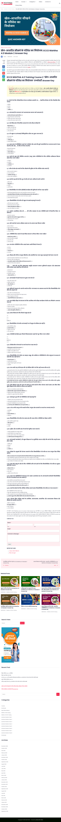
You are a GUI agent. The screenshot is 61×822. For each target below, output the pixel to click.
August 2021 (3, 791)
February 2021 (4, 800)
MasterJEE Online (39, 819)
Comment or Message (13, 534)
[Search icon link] (59, 3)
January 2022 (4, 779)
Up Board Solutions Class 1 (6, 717)
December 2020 (4, 804)
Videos (40, 1)
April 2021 (3, 795)
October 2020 (4, 809)
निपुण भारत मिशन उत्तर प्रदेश (6, 675)
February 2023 (4, 752)
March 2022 (3, 775)
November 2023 (4, 746)
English (29, 67)
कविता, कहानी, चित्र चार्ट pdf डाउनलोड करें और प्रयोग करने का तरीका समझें (14, 681)
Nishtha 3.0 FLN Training (5, 712)
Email (9, 529)
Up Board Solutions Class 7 (6, 730)
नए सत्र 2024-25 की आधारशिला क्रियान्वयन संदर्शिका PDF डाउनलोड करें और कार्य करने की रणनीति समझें (19, 677)
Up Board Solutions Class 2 (6, 719)
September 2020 (4, 811)
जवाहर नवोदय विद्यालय (14, 551)
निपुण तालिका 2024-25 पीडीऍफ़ (7, 673)
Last (35, 526)
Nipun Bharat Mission (5, 710)
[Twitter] (4, 70)
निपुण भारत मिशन (51, 62)
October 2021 (4, 786)
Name (9, 522)
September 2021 (4, 788)
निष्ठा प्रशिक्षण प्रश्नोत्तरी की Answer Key (9, 689)
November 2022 (4, 757)
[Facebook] (4, 66)
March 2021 (3, 797)
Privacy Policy (18, 5)
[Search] (58, 694)
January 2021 (4, 802)
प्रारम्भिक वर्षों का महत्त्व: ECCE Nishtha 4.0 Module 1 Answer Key (15, 562)
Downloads (3, 708)
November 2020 (4, 806)
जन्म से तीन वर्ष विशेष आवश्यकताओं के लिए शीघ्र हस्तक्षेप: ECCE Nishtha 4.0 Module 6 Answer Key (51, 590)
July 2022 (3, 766)
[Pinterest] (4, 73)
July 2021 (3, 793)
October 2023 (4, 748)
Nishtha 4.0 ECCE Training (6, 47)
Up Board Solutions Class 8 (6, 732)
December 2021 (4, 782)
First (8, 526)
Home (16, 1)
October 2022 (4, 759)
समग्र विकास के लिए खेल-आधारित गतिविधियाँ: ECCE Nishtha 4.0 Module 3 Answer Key (46, 562)
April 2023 (3, 750)
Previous (6, 565)
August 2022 (3, 764)
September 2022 (4, 761)
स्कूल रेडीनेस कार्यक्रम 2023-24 (7, 679)
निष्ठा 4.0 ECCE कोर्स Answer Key (29, 606)
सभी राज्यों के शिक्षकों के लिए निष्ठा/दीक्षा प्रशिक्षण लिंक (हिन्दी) (14, 686)
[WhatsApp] (4, 79)
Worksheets (3, 735)
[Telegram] (4, 76)
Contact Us (48, 1)
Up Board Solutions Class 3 (6, 721)
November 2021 (4, 784)
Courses (23, 1)
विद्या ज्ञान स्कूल (12, 553)
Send (9, 544)
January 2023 (4, 755)
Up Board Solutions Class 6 (6, 728)
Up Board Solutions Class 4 (6, 723)
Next (55, 565)
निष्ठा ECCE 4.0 (18, 91)
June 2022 (3, 768)
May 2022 (3, 770)
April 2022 (3, 773)
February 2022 (4, 777)
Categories (32, 1)
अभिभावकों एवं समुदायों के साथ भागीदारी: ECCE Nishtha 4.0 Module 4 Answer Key (30, 590)
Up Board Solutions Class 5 (6, 726)
